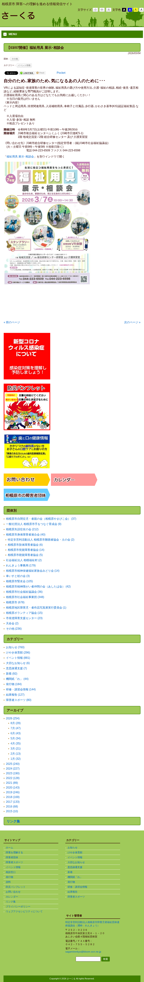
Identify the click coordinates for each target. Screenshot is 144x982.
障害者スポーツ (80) (18, 699)
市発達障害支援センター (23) (24, 618)
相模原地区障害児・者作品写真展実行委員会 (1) (36, 607)
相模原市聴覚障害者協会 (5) (25, 554)
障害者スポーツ (14, 862)
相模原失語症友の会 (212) (22, 529)
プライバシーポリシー (18, 906)
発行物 (9, 877)
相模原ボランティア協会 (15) (24, 612)
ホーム (9, 847)
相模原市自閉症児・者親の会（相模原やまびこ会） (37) (41, 518)
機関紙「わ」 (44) (17, 678)
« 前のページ (12, 322)
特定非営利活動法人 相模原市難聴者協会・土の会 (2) (41, 539)
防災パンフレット (15, 886)
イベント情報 (24, 65)
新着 (70, 872)
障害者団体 (12, 857)
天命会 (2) (12, 623)
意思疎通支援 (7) (16, 668)
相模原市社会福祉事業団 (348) (25, 597)
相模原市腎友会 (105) (19, 581)
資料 (8, 882)
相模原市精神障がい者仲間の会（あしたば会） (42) (38, 586)
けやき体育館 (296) (18, 652)
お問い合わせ (13, 891)
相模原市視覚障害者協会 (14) (26, 549)
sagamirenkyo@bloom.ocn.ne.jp (83, 951)
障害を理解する (14, 852)
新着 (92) (11, 673)
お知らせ (72, 847)
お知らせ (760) (15, 647)
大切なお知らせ (76, 862)
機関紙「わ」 (75, 877)
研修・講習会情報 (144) (21, 689)
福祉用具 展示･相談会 (20, 156)
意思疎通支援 (75, 867)
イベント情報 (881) (18, 657)
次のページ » (132, 322)
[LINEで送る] (26, 72)
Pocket (61, 72)
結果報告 (72, 891)
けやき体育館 (75, 852)
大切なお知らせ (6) (18, 663)
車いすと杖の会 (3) (18, 575)
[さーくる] (30, 17)
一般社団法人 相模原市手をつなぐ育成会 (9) (33, 524)
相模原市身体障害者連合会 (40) (25, 534)
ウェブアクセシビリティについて (24, 911)
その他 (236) (14, 628)
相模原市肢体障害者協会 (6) (25, 544)
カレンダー (12, 896)
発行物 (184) (14, 684)
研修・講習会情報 (77, 886)
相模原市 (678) (15, 602)
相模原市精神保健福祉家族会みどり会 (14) (32, 570)
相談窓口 (11, 872)
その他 (15, 59)
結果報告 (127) (15, 694)
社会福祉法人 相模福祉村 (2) (24, 560)
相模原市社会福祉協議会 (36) (24, 591)
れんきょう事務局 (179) (21, 565)
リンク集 (13, 821)
